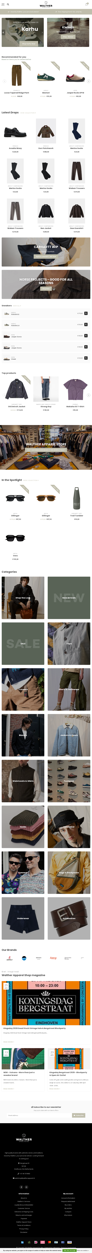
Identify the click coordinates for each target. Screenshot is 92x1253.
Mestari (46, 92)
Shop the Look (6, 578)
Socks (4, 807)
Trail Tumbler (76, 515)
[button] (3, 32)
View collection (27, 113)
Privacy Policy (23, 1229)
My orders (68, 1205)
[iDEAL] (36, 1242)
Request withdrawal (68, 1201)
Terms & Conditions (24, 1225)
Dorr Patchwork (45, 148)
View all (16, 306)
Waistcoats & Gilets (8, 761)
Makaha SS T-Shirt (75, 406)
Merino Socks (76, 148)
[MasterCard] (49, 1242)
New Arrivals (52, 578)
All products (68, 1215)
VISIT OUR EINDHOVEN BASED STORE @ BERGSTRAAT (46, 450)
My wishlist (68, 1208)
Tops (49, 623)
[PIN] (63, 1242)
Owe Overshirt (76, 228)
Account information (68, 1198)
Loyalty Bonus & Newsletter (24, 1205)
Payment (24, 1218)
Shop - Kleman (68, 37)
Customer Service (24, 1208)
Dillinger (15, 515)
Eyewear (5, 852)
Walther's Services (24, 1201)
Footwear (51, 761)
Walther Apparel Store (23, 1222)
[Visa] (69, 1242)
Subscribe (80, 1115)
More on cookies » (83, 1250)
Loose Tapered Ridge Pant (16, 92)
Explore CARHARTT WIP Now (46, 256)
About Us (24, 1198)
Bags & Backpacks (54, 852)
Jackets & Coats (53, 715)
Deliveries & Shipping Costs (24, 1212)
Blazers (4, 715)
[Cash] (29, 1242)
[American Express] (22, 1242)
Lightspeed (56, 1247)
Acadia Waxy (15, 148)
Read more (8, 1042)
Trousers (5, 669)
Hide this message (70, 1250)
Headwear (51, 807)
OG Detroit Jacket (16, 406)
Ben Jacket (46, 228)
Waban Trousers (77, 188)
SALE (3, 623)
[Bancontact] (56, 1242)
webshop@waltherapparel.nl (25, 1178)
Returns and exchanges (24, 1215)
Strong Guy (46, 406)
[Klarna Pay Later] (42, 1242)
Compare (68, 1212)
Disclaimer (23, 1232)
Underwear (5, 898)
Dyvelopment (71, 1247)
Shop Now (46, 289)
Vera (15, 555)
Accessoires (52, 898)
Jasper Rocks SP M (75, 92)
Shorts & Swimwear (54, 669)
